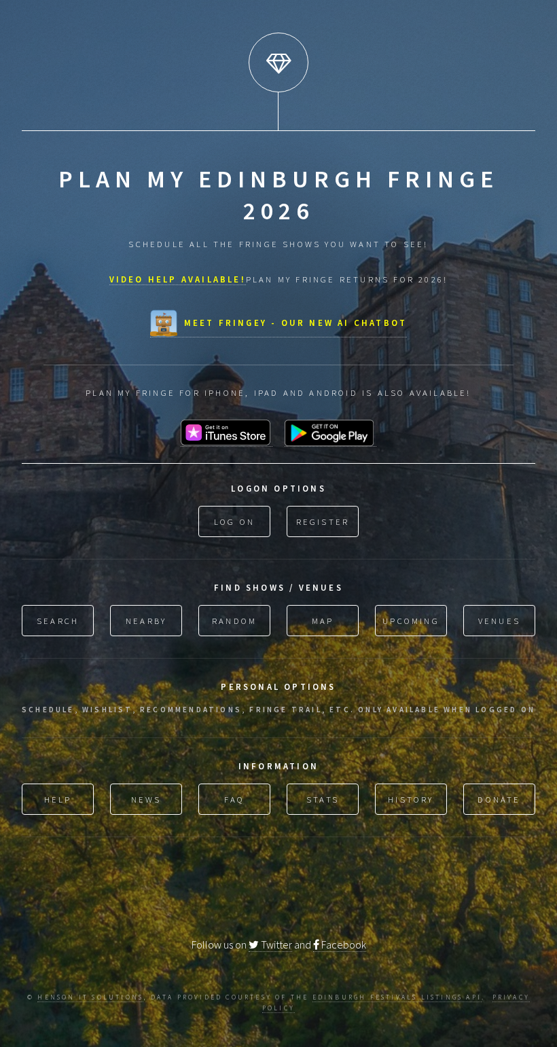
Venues (499, 620)
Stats (322, 799)
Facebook (342, 944)
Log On (234, 521)
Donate (499, 799)
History (410, 799)
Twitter (275, 944)
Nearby (146, 620)
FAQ (234, 799)
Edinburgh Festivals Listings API (397, 997)
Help (58, 799)
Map (323, 620)
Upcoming (410, 620)
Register (323, 521)
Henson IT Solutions (90, 997)
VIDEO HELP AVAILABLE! (177, 279)
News (146, 799)
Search (58, 620)
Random (234, 620)
